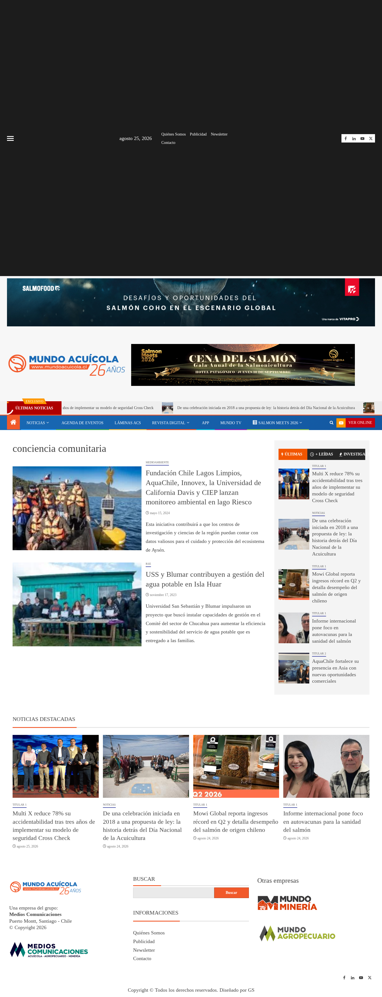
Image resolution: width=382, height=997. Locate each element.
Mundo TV (230, 423)
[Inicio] (13, 422)
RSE (148, 563)
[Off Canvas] (10, 138)
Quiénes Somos (173, 134)
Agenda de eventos (82, 423)
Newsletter (219, 134)
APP (205, 423)
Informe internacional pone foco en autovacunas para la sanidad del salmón (323, 821)
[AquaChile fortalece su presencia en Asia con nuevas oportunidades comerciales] (294, 668)
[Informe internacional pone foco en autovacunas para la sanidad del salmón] (294, 628)
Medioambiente (157, 462)
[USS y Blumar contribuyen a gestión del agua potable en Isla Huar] (77, 604)
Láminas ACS (128, 423)
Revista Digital (168, 423)
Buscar (144, 879)
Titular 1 (319, 465)
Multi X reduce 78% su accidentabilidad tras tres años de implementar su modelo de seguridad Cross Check (337, 487)
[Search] (331, 422)
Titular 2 (319, 653)
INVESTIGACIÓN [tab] (354, 454)
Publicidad (198, 134)
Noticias (36, 423)
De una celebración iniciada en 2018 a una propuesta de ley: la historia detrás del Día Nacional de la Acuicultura (228, 408)
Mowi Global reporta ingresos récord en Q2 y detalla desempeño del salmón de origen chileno (336, 587)
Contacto (168, 143)
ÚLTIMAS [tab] (293, 454)
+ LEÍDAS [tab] (324, 454)
